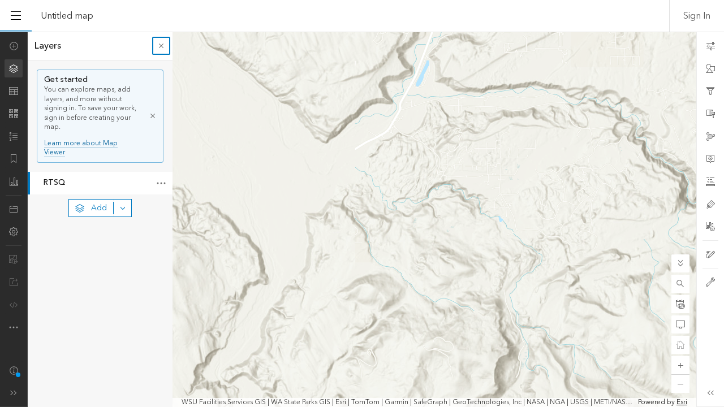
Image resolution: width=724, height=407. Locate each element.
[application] (362, 219)
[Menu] (16, 16)
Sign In (696, 16)
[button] (680, 284)
